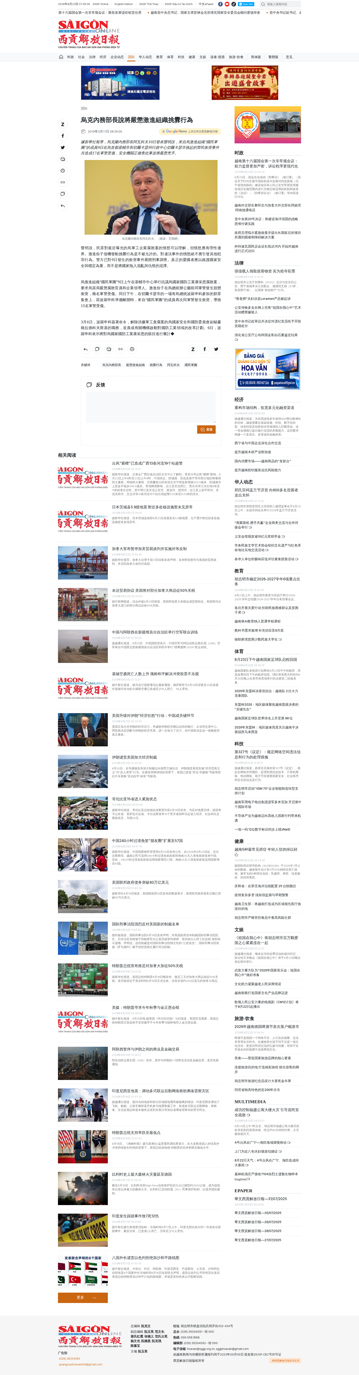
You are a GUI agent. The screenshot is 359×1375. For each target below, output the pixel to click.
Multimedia (250, 1101)
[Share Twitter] (63, 147)
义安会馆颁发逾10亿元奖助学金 (258, 536)
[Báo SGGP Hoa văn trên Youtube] (227, 4)
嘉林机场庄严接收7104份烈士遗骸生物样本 (266, 1176)
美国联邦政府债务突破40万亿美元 (140, 882)
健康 (192, 57)
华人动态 (145, 57)
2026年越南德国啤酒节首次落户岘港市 (267, 1026)
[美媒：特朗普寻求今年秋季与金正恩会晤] (83, 1021)
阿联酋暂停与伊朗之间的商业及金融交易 (145, 1049)
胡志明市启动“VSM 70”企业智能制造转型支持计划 (266, 791)
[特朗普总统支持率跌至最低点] (83, 1146)
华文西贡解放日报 (89, 34)
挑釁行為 (156, 365)
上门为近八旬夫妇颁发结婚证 (256, 1151)
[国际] (63, 205)
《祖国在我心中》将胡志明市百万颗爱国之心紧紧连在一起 (266, 940)
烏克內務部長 (111, 365)
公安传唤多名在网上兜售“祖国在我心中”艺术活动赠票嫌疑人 (268, 310)
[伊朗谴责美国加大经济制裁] (83, 771)
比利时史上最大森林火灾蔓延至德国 (142, 1174)
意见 (289, 57)
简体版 (256, 57)
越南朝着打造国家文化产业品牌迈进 (261, 993)
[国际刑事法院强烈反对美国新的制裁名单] (83, 938)
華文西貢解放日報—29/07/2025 (258, 1222)
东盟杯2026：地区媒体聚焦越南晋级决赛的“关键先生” (267, 707)
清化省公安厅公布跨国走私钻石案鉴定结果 (266, 335)
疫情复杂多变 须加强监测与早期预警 (261, 895)
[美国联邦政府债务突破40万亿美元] (83, 896)
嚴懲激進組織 (135, 365)
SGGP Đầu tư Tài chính (179, 4)
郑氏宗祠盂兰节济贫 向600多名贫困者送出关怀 (266, 492)
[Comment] (63, 194)
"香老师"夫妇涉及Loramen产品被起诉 (263, 299)
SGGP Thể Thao (149, 4)
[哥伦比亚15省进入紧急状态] (83, 813)
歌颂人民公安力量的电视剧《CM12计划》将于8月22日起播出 (267, 1004)
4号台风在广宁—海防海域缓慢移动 (261, 1142)
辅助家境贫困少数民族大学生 (256, 639)
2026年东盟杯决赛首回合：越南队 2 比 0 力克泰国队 (266, 693)
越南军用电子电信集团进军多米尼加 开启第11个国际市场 (268, 804)
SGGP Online (100, 4)
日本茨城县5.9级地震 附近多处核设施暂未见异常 (152, 507)
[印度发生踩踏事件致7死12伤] (83, 1230)
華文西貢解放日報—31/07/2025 (261, 1199)
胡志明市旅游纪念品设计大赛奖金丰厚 (263, 1081)
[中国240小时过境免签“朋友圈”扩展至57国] (83, 854)
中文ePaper (206, 4)
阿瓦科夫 (173, 365)
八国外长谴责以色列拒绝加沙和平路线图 (145, 1257)
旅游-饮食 (236, 57)
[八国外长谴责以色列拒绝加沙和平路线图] (83, 1271)
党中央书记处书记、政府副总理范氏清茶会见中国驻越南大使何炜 (265, 13)
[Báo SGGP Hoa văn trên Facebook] (220, 4)
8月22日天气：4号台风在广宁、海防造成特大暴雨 (267, 1162)
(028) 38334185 (69, 1358)
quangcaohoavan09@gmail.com (80, 1364)
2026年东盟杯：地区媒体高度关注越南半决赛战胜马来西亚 (267, 729)
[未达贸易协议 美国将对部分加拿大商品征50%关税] (83, 604)
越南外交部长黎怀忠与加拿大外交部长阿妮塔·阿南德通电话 (268, 207)
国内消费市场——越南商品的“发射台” (263, 461)
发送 (209, 429)
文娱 (202, 57)
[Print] (63, 171)
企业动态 (117, 57)
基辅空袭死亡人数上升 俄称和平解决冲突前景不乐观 (155, 674)
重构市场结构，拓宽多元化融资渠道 (264, 407)
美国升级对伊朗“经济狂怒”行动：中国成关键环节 (153, 715)
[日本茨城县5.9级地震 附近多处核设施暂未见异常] (83, 521)
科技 (181, 57)
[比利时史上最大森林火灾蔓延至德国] (83, 1188)
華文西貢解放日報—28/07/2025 (258, 1231)
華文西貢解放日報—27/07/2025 (258, 1240)
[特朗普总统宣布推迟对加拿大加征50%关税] (83, 980)
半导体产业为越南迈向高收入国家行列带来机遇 (268, 818)
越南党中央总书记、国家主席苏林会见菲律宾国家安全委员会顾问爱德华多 (153, 13)
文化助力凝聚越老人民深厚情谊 (258, 984)
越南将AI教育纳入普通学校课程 (258, 621)
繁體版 (273, 57)
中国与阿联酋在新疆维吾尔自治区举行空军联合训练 (155, 632)
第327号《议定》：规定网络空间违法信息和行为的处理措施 (268, 754)
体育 (170, 57)
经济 (103, 57)
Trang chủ (61, 57)
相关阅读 (67, 455)
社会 (81, 57)
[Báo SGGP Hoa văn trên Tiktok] (233, 4)
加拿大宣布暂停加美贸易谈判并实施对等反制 (149, 549)
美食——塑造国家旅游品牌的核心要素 (263, 1058)
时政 (70, 57)
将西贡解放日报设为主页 (285, 1360)
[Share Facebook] (63, 136)
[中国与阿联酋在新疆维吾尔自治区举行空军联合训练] (83, 646)
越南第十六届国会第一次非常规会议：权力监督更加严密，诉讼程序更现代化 (266, 163)
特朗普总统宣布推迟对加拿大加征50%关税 (147, 966)
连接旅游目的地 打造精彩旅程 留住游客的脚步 (267, 1069)
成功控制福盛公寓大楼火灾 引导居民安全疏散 (267, 1112)
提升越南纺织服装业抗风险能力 (258, 470)
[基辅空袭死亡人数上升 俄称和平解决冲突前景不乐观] (83, 688)
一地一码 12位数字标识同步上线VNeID (262, 829)
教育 (159, 57)
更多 (80, 1298)
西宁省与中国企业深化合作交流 (258, 443)
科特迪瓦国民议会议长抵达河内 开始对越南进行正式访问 (266, 248)
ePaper (243, 1190)
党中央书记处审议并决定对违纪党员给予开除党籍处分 (268, 323)
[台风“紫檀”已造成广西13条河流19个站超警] (83, 477)
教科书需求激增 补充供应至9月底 (259, 630)
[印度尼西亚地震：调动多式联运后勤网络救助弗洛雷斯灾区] (83, 1105)
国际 (131, 57)
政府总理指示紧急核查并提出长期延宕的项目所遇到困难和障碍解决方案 (268, 235)
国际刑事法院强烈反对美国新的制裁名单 (145, 924)
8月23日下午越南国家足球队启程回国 (266, 659)
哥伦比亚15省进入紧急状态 (134, 799)
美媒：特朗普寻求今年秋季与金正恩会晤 (145, 1007)
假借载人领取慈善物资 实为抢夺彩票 (265, 271)
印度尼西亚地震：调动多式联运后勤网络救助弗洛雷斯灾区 (160, 1091)
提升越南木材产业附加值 (253, 452)
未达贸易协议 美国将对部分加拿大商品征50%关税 (153, 590)
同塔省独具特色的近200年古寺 (257, 1090)
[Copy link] (63, 182)
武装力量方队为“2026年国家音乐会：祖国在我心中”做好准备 (267, 972)
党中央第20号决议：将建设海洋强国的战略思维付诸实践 (266, 221)
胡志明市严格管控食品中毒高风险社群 (263, 918)
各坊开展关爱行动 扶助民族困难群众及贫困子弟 (266, 610)
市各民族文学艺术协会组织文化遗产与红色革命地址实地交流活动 (268, 547)
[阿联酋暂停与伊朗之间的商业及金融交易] (83, 1063)
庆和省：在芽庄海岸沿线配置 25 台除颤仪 (265, 886)
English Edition (124, 4)
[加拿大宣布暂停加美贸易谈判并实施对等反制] (83, 563)
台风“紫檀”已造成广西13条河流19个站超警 (147, 463)
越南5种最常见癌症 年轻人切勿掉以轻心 (266, 851)
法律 (92, 57)
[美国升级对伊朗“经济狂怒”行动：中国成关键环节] (83, 729)
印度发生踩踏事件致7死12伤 (135, 1216)
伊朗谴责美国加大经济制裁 (134, 757)
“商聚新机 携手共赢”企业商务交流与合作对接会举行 (266, 525)
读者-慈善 (217, 57)
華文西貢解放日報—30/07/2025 (258, 1213)
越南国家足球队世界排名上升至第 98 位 (264, 718)
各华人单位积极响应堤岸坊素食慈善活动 (265, 559)
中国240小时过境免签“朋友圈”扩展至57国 (147, 840)
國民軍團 (191, 365)
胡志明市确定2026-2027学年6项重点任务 (267, 581)
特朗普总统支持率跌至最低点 (136, 1132)
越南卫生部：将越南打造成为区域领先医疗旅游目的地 (268, 906)
